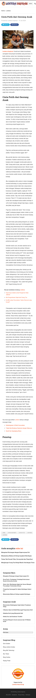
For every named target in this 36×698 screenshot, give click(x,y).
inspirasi (30, 532)
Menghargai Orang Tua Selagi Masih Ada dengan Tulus (17, 562)
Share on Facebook (14, 25)
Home (3, 11)
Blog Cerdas (6, 657)
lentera (5, 535)
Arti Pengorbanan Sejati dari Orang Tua (16, 297)
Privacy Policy (21, 694)
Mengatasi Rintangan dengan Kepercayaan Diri (15, 552)
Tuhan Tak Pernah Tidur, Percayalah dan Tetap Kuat (17, 559)
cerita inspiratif (12, 532)
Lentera (8, 11)
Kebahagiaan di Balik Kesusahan (15, 425)
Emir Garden (6, 643)
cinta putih (22, 532)
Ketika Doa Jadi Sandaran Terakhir (12, 616)
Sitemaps (28, 694)
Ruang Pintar (6, 660)
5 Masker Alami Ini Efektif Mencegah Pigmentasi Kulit (18, 610)
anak (4, 532)
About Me (8, 694)
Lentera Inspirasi (13, 20)
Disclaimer (14, 694)
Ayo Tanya (6, 654)
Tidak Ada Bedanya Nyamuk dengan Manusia (19, 428)
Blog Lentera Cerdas (9, 647)
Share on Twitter (6, 25)
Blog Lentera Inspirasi (20, 691)
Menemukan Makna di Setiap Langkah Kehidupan (16, 556)
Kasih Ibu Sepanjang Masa (13, 431)
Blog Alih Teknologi (8, 650)
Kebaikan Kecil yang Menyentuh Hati (13, 613)
